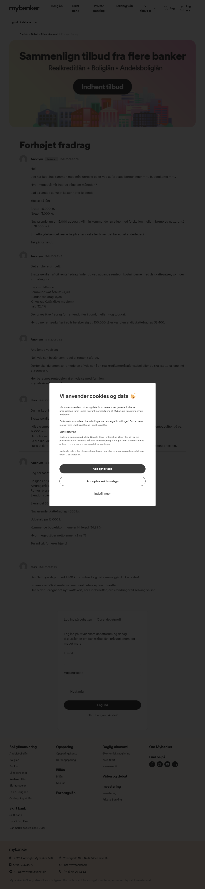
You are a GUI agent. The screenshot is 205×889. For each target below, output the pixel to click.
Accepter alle (103, 469)
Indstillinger (102, 493)
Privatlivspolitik (99, 425)
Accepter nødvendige (102, 481)
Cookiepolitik (80, 425)
